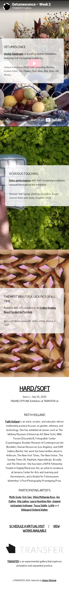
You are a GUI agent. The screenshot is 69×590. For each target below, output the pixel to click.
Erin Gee (27, 497)
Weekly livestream (13, 54)
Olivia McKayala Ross (44, 497)
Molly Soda (15, 497)
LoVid (51, 505)
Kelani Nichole (49, 580)
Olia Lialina (23, 501)
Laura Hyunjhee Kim (40, 501)
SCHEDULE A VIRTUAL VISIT (27, 526)
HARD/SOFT (34, 388)
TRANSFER (13, 561)
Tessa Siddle (40, 505)
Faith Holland (12, 421)
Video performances (20, 180)
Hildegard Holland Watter (34, 509)
